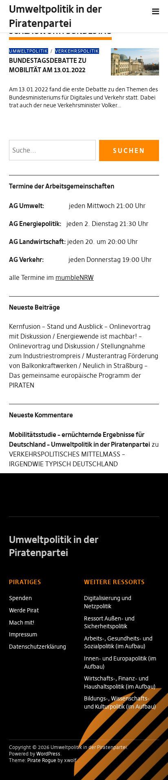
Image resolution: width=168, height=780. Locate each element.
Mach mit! (22, 622)
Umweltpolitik (28, 51)
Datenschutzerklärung (37, 646)
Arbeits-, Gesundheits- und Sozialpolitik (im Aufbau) (118, 642)
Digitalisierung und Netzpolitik (107, 602)
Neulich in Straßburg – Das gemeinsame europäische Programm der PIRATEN (78, 375)
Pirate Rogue (41, 760)
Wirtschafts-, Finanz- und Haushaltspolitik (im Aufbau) (120, 682)
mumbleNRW (74, 277)
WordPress (48, 754)
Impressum (23, 634)
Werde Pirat (24, 610)
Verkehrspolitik (77, 51)
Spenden (20, 598)
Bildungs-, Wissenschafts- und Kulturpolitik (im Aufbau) (120, 702)
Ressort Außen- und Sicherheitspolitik (109, 622)
